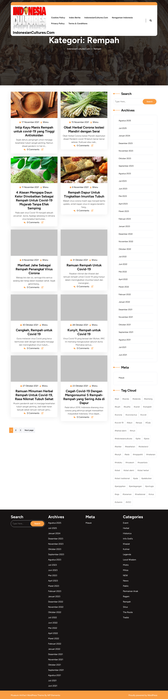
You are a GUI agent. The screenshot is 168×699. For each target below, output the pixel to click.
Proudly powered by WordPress (142, 695)
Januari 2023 (124, 226)
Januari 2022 (124, 302)
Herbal (126, 528)
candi (137, 407)
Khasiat (126, 544)
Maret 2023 (124, 211)
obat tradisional (123, 478)
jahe (138, 438)
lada (127, 454)
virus (152, 494)
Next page (29, 430)
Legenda (127, 554)
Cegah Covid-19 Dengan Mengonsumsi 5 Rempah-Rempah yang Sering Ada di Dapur (84, 397)
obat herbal (144, 470)
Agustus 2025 (125, 120)
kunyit (118, 454)
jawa (147, 438)
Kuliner (126, 549)
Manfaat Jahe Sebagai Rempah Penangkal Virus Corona (34, 269)
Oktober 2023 (125, 158)
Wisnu (46, 121)
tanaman (128, 494)
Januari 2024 (124, 136)
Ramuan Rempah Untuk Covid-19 (84, 267)
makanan (151, 454)
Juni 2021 (123, 355)
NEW (125, 575)
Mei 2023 (123, 196)
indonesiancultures (124, 438)
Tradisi (126, 617)
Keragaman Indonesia (122, 17)
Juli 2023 (123, 181)
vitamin (119, 502)
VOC (129, 502)
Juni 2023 (123, 188)
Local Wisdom (129, 559)
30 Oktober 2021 (31, 324)
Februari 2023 (125, 219)
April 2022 (123, 279)
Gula (149, 423)
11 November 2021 (30, 186)
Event (125, 523)
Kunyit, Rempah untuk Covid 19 (84, 332)
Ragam (126, 596)
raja (117, 494)
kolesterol (144, 446)
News (125, 580)
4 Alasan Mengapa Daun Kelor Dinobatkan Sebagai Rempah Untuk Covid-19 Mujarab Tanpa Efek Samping (34, 200)
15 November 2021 (80, 121)
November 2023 (126, 151)
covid (143, 415)
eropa (139, 423)
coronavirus (132, 415)
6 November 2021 (80, 186)
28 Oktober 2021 (80, 324)
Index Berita (74, 17)
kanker (119, 446)
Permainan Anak (130, 591)
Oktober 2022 (125, 249)
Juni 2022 (123, 264)
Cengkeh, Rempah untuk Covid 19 (34, 332)
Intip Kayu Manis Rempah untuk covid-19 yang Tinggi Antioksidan (34, 131)
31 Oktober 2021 (80, 259)
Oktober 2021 (125, 324)
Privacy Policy (58, 23)
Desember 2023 (126, 143)
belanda (137, 399)
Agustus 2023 (125, 173)
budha (127, 407)
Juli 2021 (122, 347)
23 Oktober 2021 (80, 385)
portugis (150, 486)
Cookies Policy (58, 17)
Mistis (125, 565)
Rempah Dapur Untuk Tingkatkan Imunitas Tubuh (84, 194)
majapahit (138, 454)
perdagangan (136, 486)
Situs (125, 607)
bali (117, 399)
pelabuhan (147, 478)
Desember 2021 (125, 309)
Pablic (126, 586)
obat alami (129, 470)
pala (136, 478)
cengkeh (148, 407)
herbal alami (121, 431)
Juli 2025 (123, 128)
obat (118, 470)
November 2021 (126, 317)
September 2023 (126, 166)
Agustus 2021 (125, 340)
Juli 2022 (123, 256)
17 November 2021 (31, 121)
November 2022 (126, 241)
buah (118, 407)
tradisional (140, 494)
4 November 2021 (30, 259)
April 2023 (123, 204)
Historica (127, 533)
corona (119, 415)
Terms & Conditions (78, 23)
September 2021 (126, 332)
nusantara (143, 462)
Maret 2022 (124, 287)
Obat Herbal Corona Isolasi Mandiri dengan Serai (84, 129)
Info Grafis (128, 538)
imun (133, 431)
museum (130, 462)
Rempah (97, 49)
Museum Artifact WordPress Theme (27, 695)
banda (126, 399)
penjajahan (120, 486)
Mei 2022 (123, 272)
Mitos (125, 570)
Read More (33, 105)
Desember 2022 (126, 234)
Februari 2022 (125, 294)
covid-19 (119, 423)
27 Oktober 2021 (31, 385)
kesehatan (130, 446)
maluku (119, 462)
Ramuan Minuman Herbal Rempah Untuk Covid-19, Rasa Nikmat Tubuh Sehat (34, 395)
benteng (149, 399)
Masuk (121, 378)
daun (130, 423)
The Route (128, 612)
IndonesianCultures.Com (33, 32)
